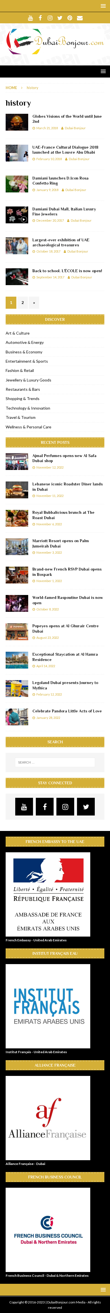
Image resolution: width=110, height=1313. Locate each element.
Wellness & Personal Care (28, 426)
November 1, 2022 (49, 581)
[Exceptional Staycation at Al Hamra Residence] (17, 660)
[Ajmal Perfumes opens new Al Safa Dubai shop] (17, 461)
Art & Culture (18, 333)
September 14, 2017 (50, 277)
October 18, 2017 (48, 251)
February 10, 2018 (49, 159)
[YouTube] (30, 17)
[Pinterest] (70, 17)
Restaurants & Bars (23, 389)
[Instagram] (50, 17)
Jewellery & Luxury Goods (28, 380)
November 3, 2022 (49, 552)
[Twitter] (60, 17)
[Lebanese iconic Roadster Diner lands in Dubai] (17, 489)
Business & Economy (24, 351)
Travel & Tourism (21, 417)
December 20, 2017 (50, 220)
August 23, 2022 (47, 637)
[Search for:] (55, 762)
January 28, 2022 (48, 717)
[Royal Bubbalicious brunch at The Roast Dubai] (17, 518)
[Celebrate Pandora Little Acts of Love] (17, 716)
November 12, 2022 (49, 467)
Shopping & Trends (22, 398)
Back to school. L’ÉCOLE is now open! (67, 271)
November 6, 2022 (49, 524)
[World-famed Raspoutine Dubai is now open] (17, 603)
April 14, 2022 (45, 666)
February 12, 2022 (49, 694)
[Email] (80, 17)
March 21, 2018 (47, 128)
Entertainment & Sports (27, 361)
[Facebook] (40, 17)
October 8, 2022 (47, 609)
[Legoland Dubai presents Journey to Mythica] (17, 688)
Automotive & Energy (25, 342)
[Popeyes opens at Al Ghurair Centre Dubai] (17, 631)
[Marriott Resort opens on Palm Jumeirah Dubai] (17, 546)
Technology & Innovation (28, 408)
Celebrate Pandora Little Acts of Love (67, 711)
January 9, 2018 (47, 190)
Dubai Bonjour (75, 128)
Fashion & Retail (20, 370)
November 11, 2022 (49, 496)
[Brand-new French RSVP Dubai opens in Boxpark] (17, 575)
